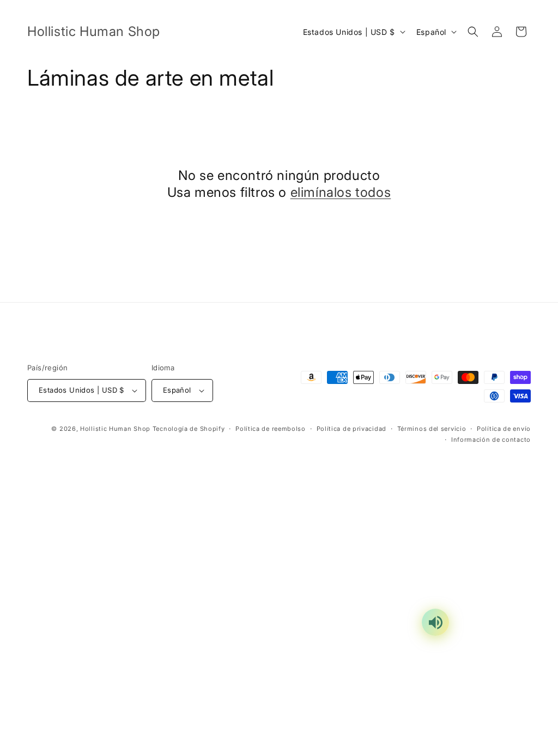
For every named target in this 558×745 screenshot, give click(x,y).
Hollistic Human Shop (115, 428)
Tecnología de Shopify (189, 428)
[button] (473, 32)
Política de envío (504, 428)
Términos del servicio (431, 428)
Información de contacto (491, 439)
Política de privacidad (351, 428)
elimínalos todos (340, 192)
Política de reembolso (270, 428)
